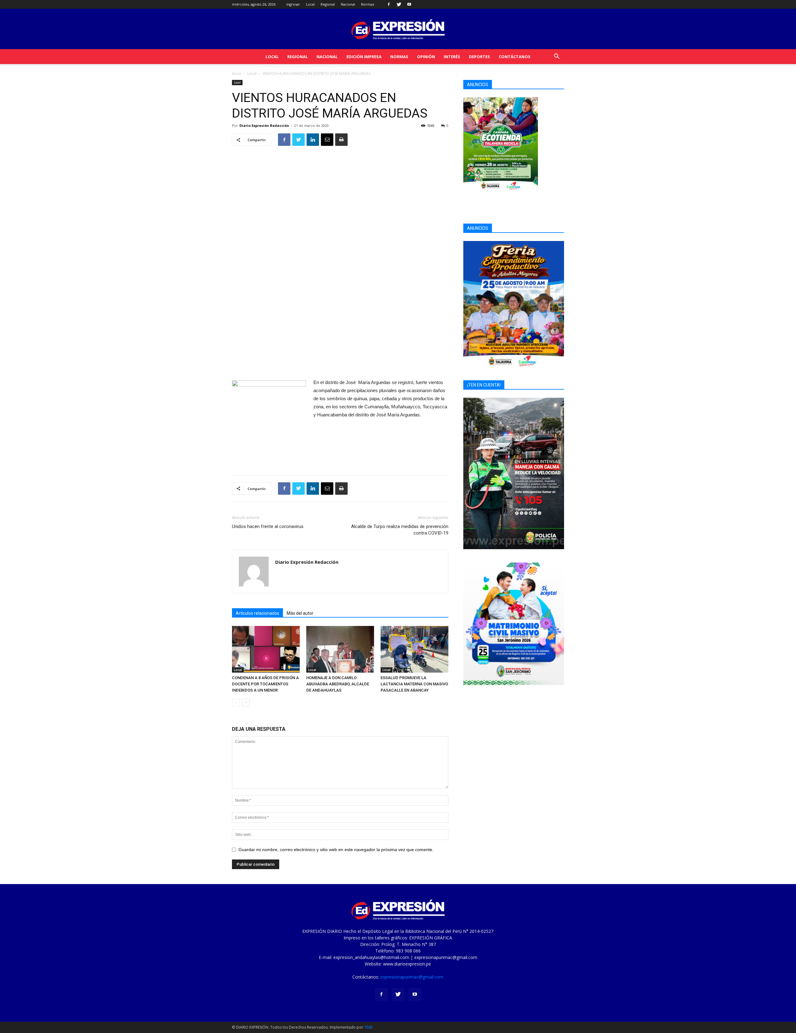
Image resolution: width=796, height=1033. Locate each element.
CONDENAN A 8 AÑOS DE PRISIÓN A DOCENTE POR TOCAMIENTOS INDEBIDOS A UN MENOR (265, 684)
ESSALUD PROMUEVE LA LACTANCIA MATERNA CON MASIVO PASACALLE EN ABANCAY (414, 684)
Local (310, 4)
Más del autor (300, 613)
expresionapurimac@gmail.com (411, 977)
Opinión (426, 56)
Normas (367, 4)
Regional (328, 4)
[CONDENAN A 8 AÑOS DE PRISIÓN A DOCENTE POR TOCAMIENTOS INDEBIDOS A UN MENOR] (266, 649)
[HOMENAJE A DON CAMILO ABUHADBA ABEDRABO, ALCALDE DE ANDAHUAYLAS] (340, 649)
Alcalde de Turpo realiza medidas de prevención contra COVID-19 (399, 530)
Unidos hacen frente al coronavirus (267, 526)
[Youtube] (409, 4)
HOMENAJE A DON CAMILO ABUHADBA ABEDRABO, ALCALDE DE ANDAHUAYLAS (337, 684)
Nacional (348, 4)
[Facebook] (388, 4)
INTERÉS (452, 56)
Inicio (236, 73)
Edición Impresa (364, 56)
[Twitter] (399, 4)
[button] (556, 57)
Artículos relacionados (257, 613)
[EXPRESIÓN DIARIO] (398, 29)
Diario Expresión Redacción (264, 125)
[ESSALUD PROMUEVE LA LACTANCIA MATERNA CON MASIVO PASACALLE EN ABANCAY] (414, 649)
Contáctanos (514, 56)
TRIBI (368, 1027)
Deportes (479, 56)
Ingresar (293, 4)
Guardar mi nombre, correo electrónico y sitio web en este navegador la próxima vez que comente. (335, 849)
